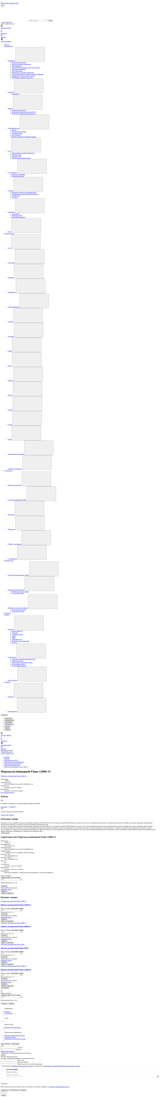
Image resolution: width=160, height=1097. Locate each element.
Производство (8, 560)
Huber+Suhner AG (17, 631)
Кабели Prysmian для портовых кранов (24, 137)
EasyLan (14, 643)
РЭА (9, 151)
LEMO (10, 410)
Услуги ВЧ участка (18, 593)
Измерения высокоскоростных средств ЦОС (26, 67)
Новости (11, 697)
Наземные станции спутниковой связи (24, 192)
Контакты (7, 613)
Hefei (9, 439)
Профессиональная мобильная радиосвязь (25, 194)
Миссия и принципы (14, 485)
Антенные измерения (18, 69)
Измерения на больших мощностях (23, 72)
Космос (10, 108)
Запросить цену (5, 877)
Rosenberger (12, 292)
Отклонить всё (14, 1090)
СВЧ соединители (17, 661)
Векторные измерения (19, 62)
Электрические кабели (19, 666)
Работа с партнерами (14, 544)
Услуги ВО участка (18, 611)
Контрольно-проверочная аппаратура (23, 113)
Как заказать (5, 988)
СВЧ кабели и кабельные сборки (22, 662)
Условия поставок (10, 1037)
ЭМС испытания (17, 71)
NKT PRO (11, 263)
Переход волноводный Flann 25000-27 (16, 905)
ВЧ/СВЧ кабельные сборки (20, 592)
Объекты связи (16, 156)
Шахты (14, 130)
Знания (6, 615)
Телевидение (16, 196)
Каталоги (11, 629)
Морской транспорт (18, 176)
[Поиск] (2, 5)
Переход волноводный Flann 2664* (15, 948)
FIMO (10, 351)
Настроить (23, 1090)
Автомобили (16, 214)
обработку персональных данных (22, 1066)
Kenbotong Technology (15, 469)
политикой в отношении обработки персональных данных (61, 1066)
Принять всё (4, 1090)
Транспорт (11, 212)
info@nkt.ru (4, 750)
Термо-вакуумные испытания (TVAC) (24, 112)
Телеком (10, 190)
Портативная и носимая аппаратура (23, 153)
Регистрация (15, 1044)
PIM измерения (16, 66)
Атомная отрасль (17, 133)
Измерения (11, 61)
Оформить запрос (6, 889)
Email (20, 1047)
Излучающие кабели (18, 664)
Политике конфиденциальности (59, 1087)
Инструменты (12, 680)
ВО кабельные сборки (19, 610)
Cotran (10, 424)
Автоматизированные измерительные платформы (27, 74)
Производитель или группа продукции (30, 1064)
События (7, 682)
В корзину (4, 886)
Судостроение (12, 172)
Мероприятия (12, 711)
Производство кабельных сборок (18, 575)
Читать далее (5, 833)
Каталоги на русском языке (20, 641)
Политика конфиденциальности (14, 1035)
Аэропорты (15, 94)
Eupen (14, 636)
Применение (8, 46)
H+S (9, 248)
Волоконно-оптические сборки (18, 608)
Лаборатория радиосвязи (16, 454)
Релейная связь (16, 155)
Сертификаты (12, 559)
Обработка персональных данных (15, 1039)
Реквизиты (11, 529)
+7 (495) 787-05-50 (6, 22)
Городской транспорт (18, 217)
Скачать (12, 807)
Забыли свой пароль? (7, 1051)
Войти (3, 1055)
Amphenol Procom (14, 307)
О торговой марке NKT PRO (17, 500)
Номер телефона (23, 1062)
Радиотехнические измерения (21, 64)
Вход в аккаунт (5, 1044)
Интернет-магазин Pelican (12, 1027)
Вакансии (11, 514)
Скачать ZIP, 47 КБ (7, 815)
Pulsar (10, 366)
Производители (9, 233)
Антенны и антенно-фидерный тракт (23, 659)
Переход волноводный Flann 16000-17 (16, 926)
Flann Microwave (17, 639)
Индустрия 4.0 (16, 135)
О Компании (8, 470)
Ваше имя (21, 1060)
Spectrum (11, 277)
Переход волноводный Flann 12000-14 (16, 970)
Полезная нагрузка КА (19, 110)
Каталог (7, 44)
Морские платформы (18, 174)
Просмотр (4, 807)
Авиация (11, 92)
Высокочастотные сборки (16, 590)
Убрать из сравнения (7, 893)
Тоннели (14, 197)
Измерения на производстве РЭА (22, 77)
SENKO (10, 380)
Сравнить (4, 891)
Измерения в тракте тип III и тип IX (23, 76)
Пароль (19, 1049)
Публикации (12, 657)
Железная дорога (17, 215)
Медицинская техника (19, 132)
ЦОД (9, 232)
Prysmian (11, 336)
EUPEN (10, 321)
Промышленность (14, 128)
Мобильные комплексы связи (21, 158)
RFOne (10, 395)
